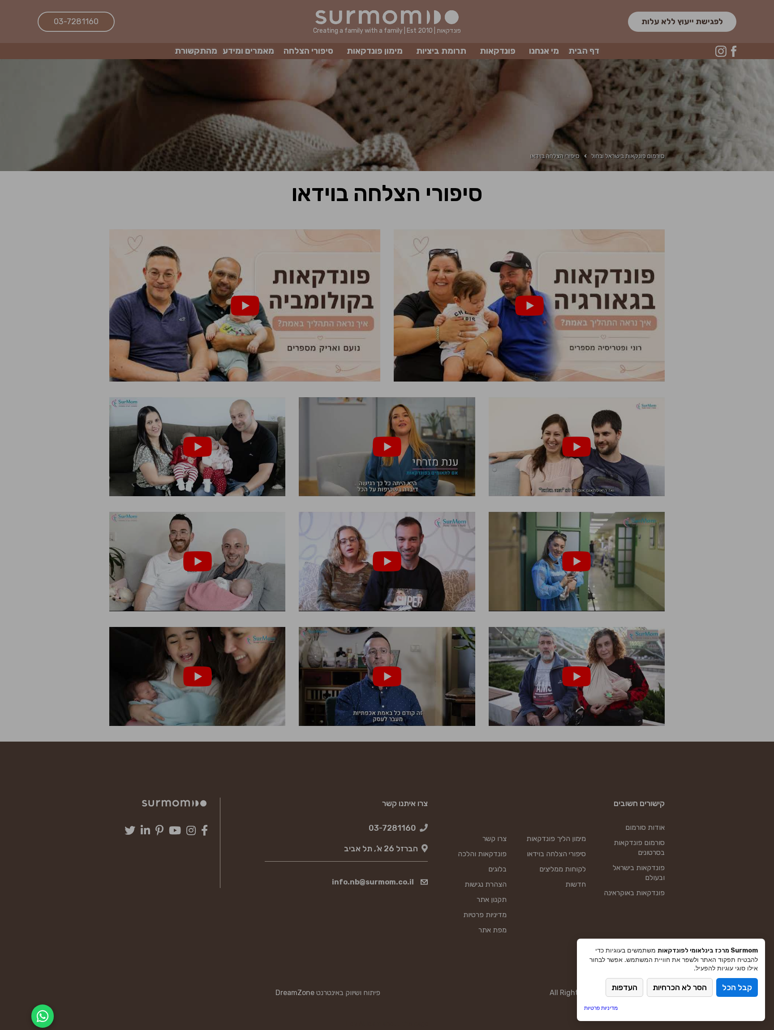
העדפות (624, 987)
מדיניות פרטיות (601, 1008)
